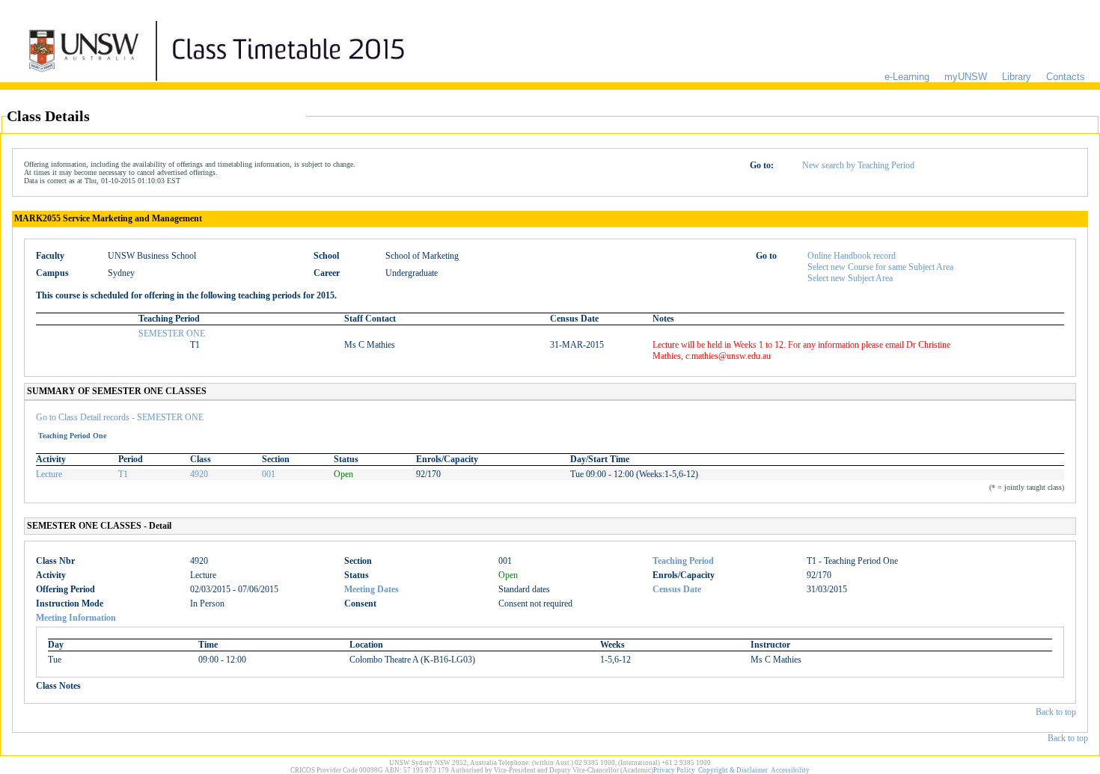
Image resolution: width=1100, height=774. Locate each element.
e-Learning (906, 76)
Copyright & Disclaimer (733, 770)
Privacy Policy (674, 770)
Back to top (1056, 712)
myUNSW (965, 76)
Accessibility (790, 770)
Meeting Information (76, 617)
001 (268, 474)
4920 (199, 474)
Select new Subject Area (850, 278)
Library (1016, 76)
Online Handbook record (851, 256)
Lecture (49, 474)
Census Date (677, 589)
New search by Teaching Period (858, 165)
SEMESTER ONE (171, 333)
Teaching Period (683, 561)
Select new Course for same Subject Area (880, 267)
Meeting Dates (371, 589)
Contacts (1065, 76)
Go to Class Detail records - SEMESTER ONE (120, 417)
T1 (123, 474)
